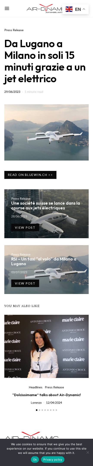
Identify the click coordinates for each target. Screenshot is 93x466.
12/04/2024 (54, 402)
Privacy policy (52, 459)
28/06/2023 (19, 216)
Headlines (35, 387)
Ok (35, 459)
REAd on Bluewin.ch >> (30, 175)
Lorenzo (36, 402)
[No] (87, 452)
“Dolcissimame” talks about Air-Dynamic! (46, 395)
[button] (36, 410)
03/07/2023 (19, 272)
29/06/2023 (12, 91)
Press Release (14, 30)
